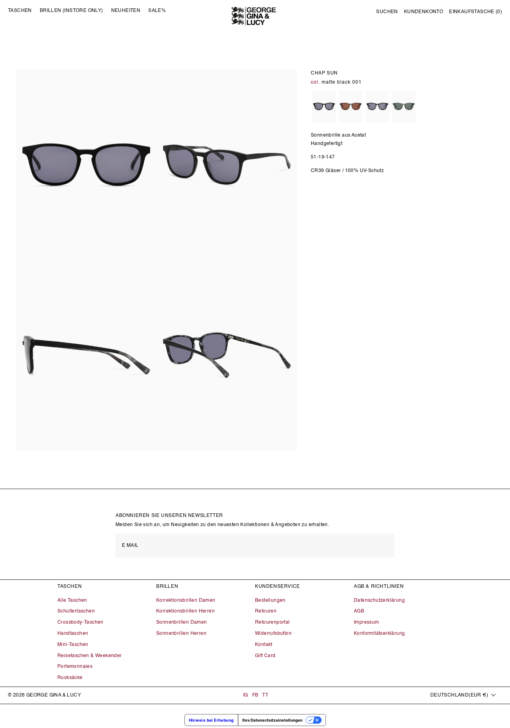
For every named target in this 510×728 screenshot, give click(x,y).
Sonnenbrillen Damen (181, 622)
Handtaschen (72, 633)
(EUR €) (459, 695)
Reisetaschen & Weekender (89, 656)
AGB (359, 611)
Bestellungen (270, 600)
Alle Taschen (72, 600)
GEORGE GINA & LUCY (53, 695)
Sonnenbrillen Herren (181, 633)
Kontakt (264, 644)
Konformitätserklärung (379, 633)
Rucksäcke (70, 677)
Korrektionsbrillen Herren (185, 611)
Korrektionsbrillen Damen (186, 600)
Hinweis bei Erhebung (211, 720)
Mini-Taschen (72, 644)
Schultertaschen (76, 611)
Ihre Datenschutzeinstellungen (272, 720)
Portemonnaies (74, 666)
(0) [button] (475, 12)
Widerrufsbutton (273, 633)
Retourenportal (272, 622)
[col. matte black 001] (324, 106)
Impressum (366, 622)
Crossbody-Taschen (80, 622)
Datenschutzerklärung (379, 600)
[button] (387, 12)
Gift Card (265, 656)
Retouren (266, 611)
